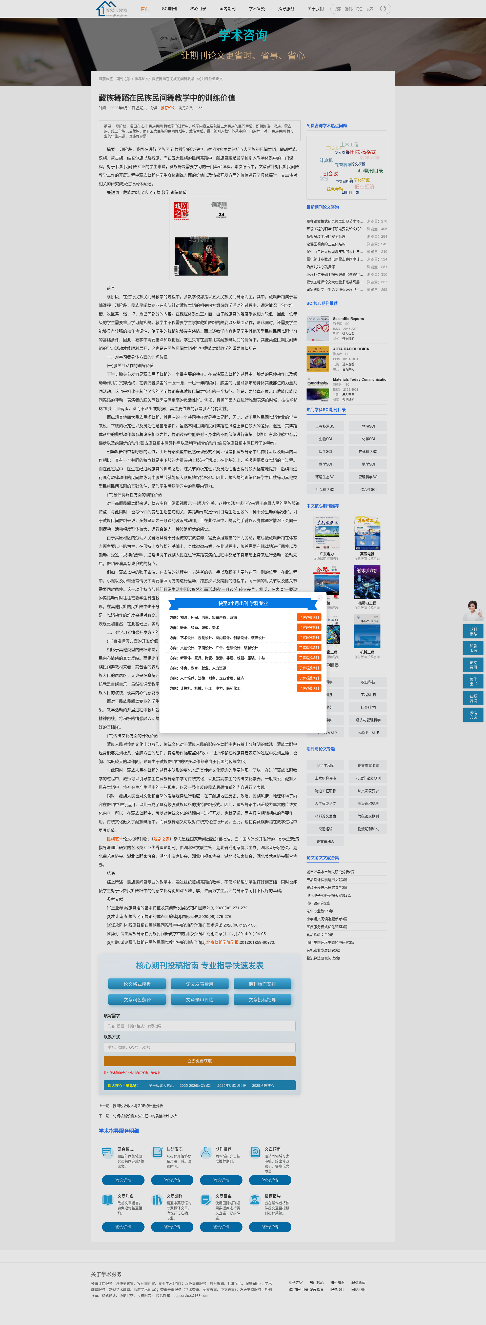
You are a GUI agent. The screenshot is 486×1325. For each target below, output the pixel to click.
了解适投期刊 (309, 617)
